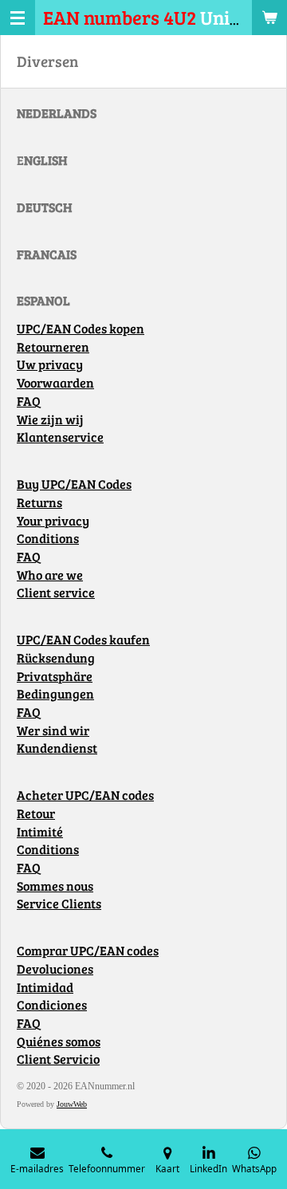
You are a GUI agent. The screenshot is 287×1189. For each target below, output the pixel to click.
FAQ (29, 401)
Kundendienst (57, 748)
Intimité (40, 832)
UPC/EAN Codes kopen (80, 328)
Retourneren (53, 347)
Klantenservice (60, 437)
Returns (39, 502)
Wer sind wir (53, 730)
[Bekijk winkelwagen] (269, 17)
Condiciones (52, 1005)
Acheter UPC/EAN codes (85, 795)
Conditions (48, 538)
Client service (56, 592)
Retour (36, 813)
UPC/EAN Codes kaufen (83, 639)
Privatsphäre (54, 676)
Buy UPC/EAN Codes (74, 484)
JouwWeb (72, 1104)
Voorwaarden (55, 383)
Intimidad (45, 987)
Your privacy (53, 521)
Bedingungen (55, 694)
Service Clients (59, 903)
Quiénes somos (58, 1041)
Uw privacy (50, 364)
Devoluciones (55, 969)
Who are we (50, 575)
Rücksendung (56, 658)
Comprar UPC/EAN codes (88, 950)
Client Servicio (58, 1059)
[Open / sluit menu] (17, 17)
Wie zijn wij (50, 419)
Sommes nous (55, 886)
